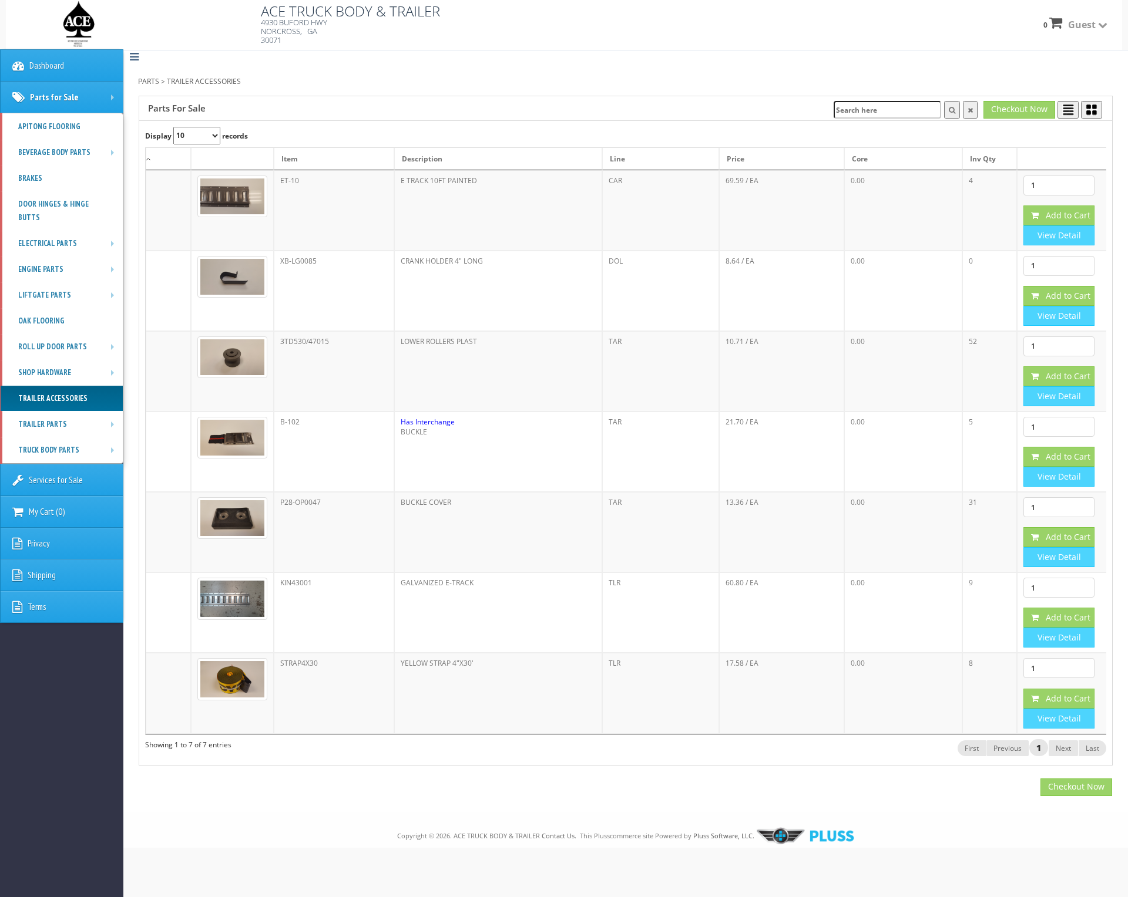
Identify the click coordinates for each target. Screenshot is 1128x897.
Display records (196, 135)
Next (1063, 748)
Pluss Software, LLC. (723, 835)
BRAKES (30, 178)
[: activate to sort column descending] (168, 159)
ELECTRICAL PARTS (69, 247)
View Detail (1059, 235)
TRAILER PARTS (69, 428)
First (972, 748)
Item (289, 159)
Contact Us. (559, 835)
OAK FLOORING (41, 321)
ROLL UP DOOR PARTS (69, 350)
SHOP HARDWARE (69, 376)
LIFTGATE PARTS (69, 299)
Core (860, 159)
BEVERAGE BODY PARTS (69, 156)
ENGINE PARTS (69, 273)
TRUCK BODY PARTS (69, 454)
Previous (1007, 748)
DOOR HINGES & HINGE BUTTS (53, 210)
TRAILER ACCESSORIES (204, 81)
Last (1092, 748)
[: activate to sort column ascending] (232, 159)
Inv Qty (983, 159)
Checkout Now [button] (1019, 108)
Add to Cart (1064, 215)
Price (735, 159)
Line (617, 159)
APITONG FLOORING (49, 126)
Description (422, 159)
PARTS (148, 81)
